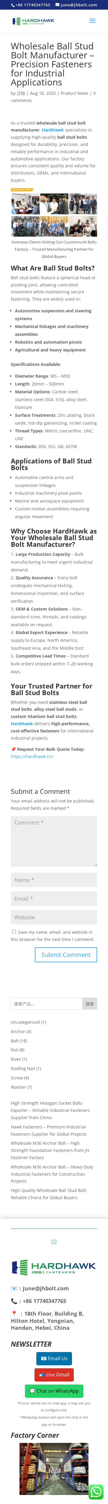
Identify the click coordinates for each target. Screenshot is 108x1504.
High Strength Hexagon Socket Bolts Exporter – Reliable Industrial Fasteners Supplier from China (50, 1110)
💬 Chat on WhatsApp (54, 1391)
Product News (74, 93)
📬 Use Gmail (54, 1374)
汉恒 (21, 93)
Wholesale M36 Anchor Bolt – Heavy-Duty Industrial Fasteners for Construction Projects (52, 1174)
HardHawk (53, 130)
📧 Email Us (54, 1358)
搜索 (90, 1004)
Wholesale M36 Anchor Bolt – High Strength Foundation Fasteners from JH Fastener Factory (50, 1150)
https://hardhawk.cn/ (32, 756)
